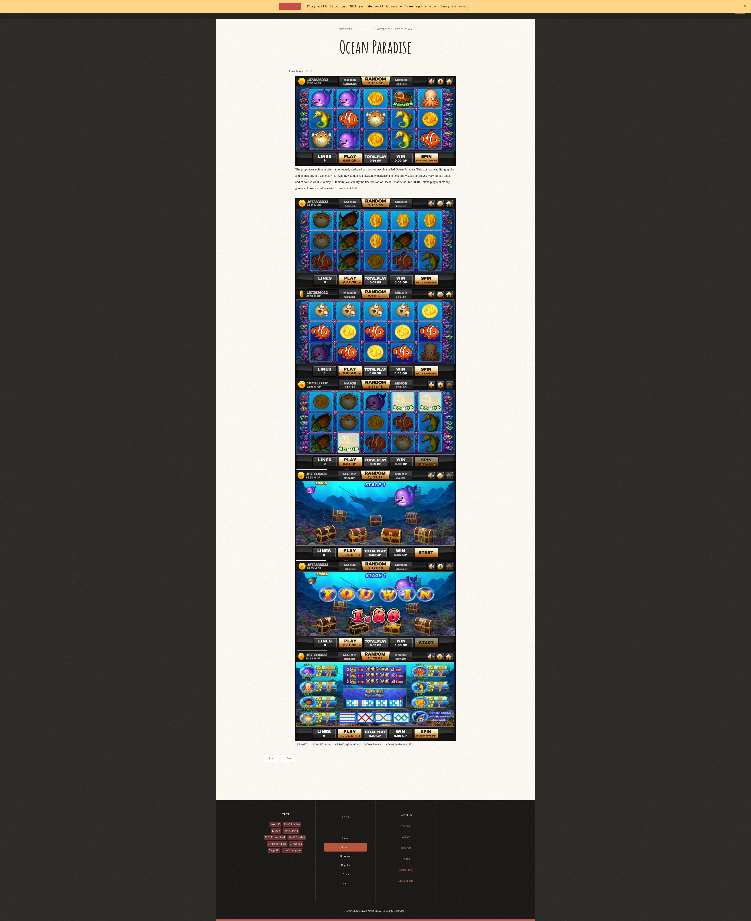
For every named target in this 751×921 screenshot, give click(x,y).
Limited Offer (290, 6)
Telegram (406, 847)
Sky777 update (296, 837)
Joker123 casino (322, 744)
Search (345, 883)
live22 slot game (292, 850)
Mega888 (274, 850)
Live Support (405, 880)
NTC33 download (275, 837)
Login (345, 817)
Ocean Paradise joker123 (399, 744)
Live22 (276, 830)
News (346, 874)
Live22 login (291, 830)
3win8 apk (296, 843)
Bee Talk (406, 858)
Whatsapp (405, 826)
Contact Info (406, 869)
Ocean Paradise (376, 47)
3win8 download (277, 843)
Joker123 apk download (347, 744)
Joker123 (302, 744)
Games (344, 847)
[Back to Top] (738, 908)
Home (345, 838)
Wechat (406, 836)
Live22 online (292, 824)
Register (345, 865)
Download (345, 856)
